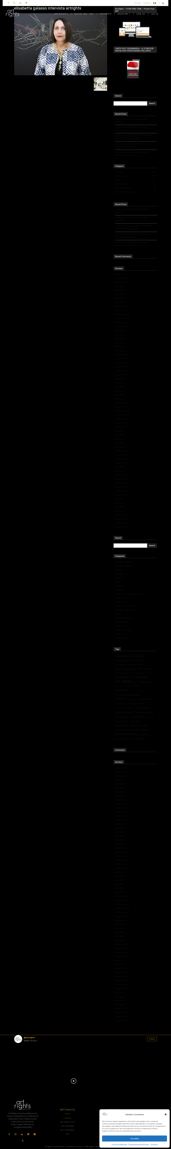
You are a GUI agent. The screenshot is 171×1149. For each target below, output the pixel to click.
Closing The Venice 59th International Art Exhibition (132, 120)
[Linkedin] (20, 3)
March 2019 (120, 475)
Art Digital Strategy (123, 566)
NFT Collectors (121, 622)
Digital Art (130, 708)
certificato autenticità (128, 694)
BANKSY (129, 686)
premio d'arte (139, 729)
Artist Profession (138, 673)
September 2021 (122, 374)
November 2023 (122, 278)
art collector (121, 664)
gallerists (150, 717)
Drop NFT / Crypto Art (124, 610)
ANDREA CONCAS (130, 656)
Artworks (119, 586)
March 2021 (120, 398)
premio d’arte (122, 730)
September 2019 (122, 462)
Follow (152, 1039)
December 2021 (122, 362)
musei (118, 721)
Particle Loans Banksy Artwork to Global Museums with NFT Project (132, 153)
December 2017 (122, 527)
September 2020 (122, 422)
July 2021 (119, 382)
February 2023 (121, 306)
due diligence (122, 716)
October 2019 (121, 458)
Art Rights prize (121, 574)
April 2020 (119, 442)
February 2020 (121, 450)
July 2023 (119, 286)
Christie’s (121, 699)
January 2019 (120, 483)
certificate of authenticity (139, 691)
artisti (128, 673)
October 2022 (121, 322)
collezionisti (146, 699)
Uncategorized (121, 638)
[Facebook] (8, 3)
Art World (119, 578)
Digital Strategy (143, 712)
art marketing (138, 677)
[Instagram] (14, 3)
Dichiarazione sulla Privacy (139, 1144)
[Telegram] (34, 1134)
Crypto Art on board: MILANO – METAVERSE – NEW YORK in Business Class (134, 137)
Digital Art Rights (123, 712)
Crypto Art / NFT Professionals (128, 594)
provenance (145, 734)
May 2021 (119, 390)
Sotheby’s (141, 738)
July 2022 (119, 334)
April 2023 (119, 298)
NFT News (136, 721)
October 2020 (121, 418)
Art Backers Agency (123, 562)
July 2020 (119, 430)
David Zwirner (120, 708)
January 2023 (120, 310)
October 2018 (121, 491)
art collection (138, 660)
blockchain (121, 690)
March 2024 (120, 274)
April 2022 (119, 346)
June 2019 (119, 467)
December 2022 (122, 314)
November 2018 (122, 487)
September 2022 (122, 326)
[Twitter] (22, 1140)
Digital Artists (121, 602)
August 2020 (120, 426)
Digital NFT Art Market (125, 606)
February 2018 (121, 519)
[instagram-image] (26, 1057)
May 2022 (119, 342)
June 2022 (119, 338)
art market (121, 677)
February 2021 (121, 402)
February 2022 (121, 354)
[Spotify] (26, 3)
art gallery (119, 673)
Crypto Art (119, 590)
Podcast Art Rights (123, 630)
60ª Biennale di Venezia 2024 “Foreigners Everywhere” (132, 128)
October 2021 (121, 370)
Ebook (118, 614)
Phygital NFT (120, 626)
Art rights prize (143, 681)
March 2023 (120, 302)
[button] (165, 1114)
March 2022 (120, 350)
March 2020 (120, 446)
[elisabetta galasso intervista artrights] (60, 74)
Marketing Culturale (123, 618)
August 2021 (120, 378)
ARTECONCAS (136, 664)
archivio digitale (122, 660)
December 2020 (122, 410)
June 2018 (119, 503)
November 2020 (122, 414)
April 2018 (119, 511)
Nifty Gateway (122, 725)
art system (119, 686)
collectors (132, 699)
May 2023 (119, 294)
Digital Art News (122, 598)
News (126, 721)
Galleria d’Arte (138, 716)
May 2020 (119, 438)
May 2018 (119, 507)
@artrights (29, 1037)
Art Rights (119, 570)
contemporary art (122, 703)
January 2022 (120, 358)
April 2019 (119, 471)
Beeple (137, 685)
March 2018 (120, 515)
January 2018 (120, 523)
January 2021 (120, 406)
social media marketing (124, 739)
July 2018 (119, 499)
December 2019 (122, 454)
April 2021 (119, 394)
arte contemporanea (125, 668)
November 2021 (122, 366)
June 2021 (119, 386)
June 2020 (119, 434)
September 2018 (122, 495)
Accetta (135, 1138)
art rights (123, 681)
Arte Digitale (145, 668)
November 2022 (122, 318)
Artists (118, 582)
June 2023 (119, 290)
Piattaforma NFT (139, 725)
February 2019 (121, 479)
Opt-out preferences (119, 1144)
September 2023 (122, 282)
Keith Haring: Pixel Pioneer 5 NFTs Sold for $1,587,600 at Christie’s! (132, 145)
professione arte (126, 734)
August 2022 (120, 330)
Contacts (154, 1144)
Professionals (121, 634)
